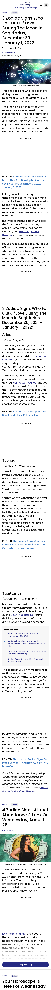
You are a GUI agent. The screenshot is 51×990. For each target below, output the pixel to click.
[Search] (40, 4)
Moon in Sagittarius (22, 615)
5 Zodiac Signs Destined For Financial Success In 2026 (24, 660)
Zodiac (14, 13)
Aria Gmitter (8, 830)
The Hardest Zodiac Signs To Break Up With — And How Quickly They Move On (25, 763)
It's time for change (14, 933)
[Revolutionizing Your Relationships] (25, 4)
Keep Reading (25, 964)
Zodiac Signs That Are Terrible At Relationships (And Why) (22, 634)
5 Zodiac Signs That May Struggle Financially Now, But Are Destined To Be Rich (25, 644)
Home (4, 12)
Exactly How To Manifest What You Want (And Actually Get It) (26, 652)
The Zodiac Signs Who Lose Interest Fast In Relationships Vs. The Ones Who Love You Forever (23, 544)
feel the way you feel (24, 382)
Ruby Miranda (8, 53)
